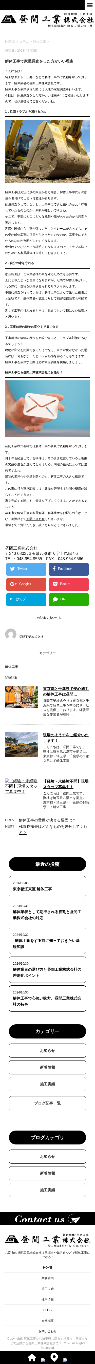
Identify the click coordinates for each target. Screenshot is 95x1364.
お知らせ (47, 1050)
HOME (47, 1267)
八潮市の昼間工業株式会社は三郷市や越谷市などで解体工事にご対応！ (47, 1255)
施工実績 (47, 1084)
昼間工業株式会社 (31, 637)
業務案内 (48, 1278)
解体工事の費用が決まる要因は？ (47, 820)
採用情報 (48, 1299)
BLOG (47, 1310)
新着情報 (47, 1067)
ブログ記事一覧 (47, 1103)
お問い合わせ (35, 519)
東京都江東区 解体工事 (32, 889)
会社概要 (48, 1321)
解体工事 (39, 42)
